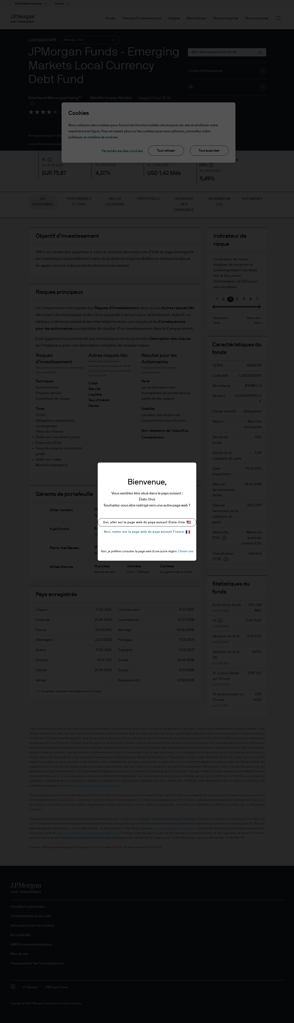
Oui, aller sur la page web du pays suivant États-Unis (144, 522)
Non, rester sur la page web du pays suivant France (144, 531)
